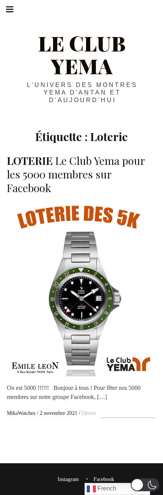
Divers (89, 413)
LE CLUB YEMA (81, 54)
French (106, 488)
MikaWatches (22, 413)
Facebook (104, 480)
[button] (145, 484)
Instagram (68, 480)
